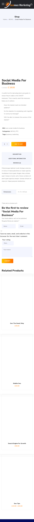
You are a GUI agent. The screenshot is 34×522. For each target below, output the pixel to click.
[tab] (17, 154)
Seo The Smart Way (17, 323)
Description (17, 154)
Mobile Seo (17, 383)
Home (5, 19)
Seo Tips (17, 503)
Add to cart (19, 144)
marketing (15, 134)
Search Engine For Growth (17, 443)
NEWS (11, 19)
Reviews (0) (17, 163)
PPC (17, 131)
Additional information (17, 158)
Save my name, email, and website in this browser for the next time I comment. (15, 235)
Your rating (6, 240)
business (9, 134)
